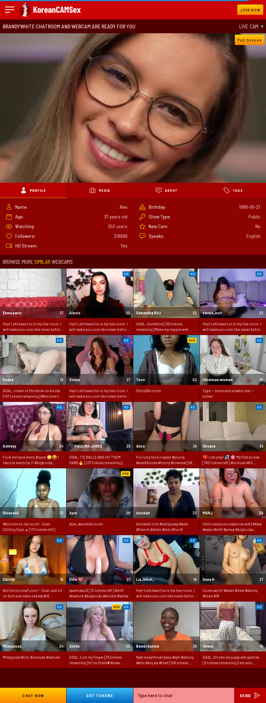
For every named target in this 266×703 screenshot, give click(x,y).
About (171, 190)
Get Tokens (99, 695)
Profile (38, 190)
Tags (238, 190)
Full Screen (250, 39)
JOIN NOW (250, 9)
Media (104, 190)
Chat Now (33, 695)
